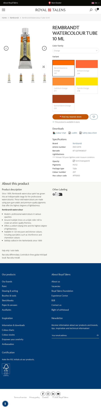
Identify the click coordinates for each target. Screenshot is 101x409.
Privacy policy (34, 397)
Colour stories (8, 335)
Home (4, 18)
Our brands (7, 281)
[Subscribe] (96, 335)
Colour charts (8, 330)
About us (56, 281)
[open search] (91, 10)
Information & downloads (13, 325)
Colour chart (61, 133)
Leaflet (74, 133)
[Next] (44, 48)
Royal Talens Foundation (62, 291)
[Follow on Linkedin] (53, 394)
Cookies (45, 397)
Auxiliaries (6, 310)
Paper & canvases (9, 305)
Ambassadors (8, 344)
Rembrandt (14, 18)
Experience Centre (60, 295)
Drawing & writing (10, 291)
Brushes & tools (9, 295)
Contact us (56, 305)
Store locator (56, 3)
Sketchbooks (8, 300)
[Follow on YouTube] (58, 394)
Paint (4, 286)
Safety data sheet (89, 133)
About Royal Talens (10, 3)
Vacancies (56, 286)
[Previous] (6, 48)
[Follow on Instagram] (48, 394)
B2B (53, 300)
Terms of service (20, 397)
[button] (95, 3)
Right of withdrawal (60, 310)
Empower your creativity (12, 339)
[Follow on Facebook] (43, 394)
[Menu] (17, 9)
